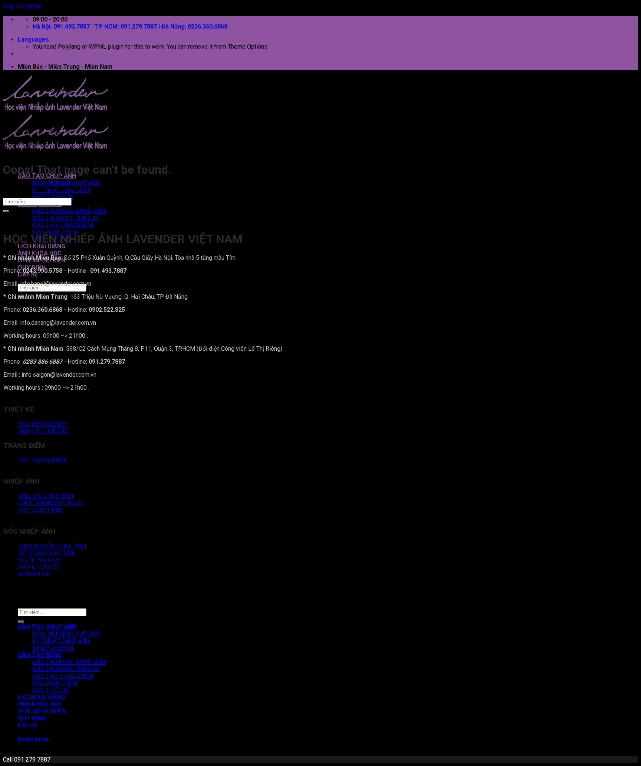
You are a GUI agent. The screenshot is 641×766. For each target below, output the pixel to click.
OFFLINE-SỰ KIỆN (41, 711)
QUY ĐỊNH (32, 718)
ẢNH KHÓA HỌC (40, 253)
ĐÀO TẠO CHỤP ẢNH (47, 626)
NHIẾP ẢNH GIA (53, 196)
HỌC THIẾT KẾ (51, 690)
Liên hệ (28, 274)
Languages (33, 39)
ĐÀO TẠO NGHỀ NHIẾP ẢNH (69, 211)
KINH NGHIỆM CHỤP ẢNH (67, 182)
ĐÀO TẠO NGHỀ (40, 654)
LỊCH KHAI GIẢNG (41, 246)
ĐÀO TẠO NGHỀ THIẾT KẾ (66, 218)
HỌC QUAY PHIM (55, 683)
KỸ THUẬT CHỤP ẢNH (61, 640)
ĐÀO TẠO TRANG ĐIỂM (63, 225)
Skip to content (22, 6)
